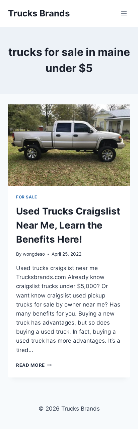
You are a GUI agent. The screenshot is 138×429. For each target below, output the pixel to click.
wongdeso (34, 254)
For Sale (26, 196)
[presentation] (69, 145)
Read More (34, 365)
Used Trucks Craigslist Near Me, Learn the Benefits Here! (68, 225)
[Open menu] (124, 13)
